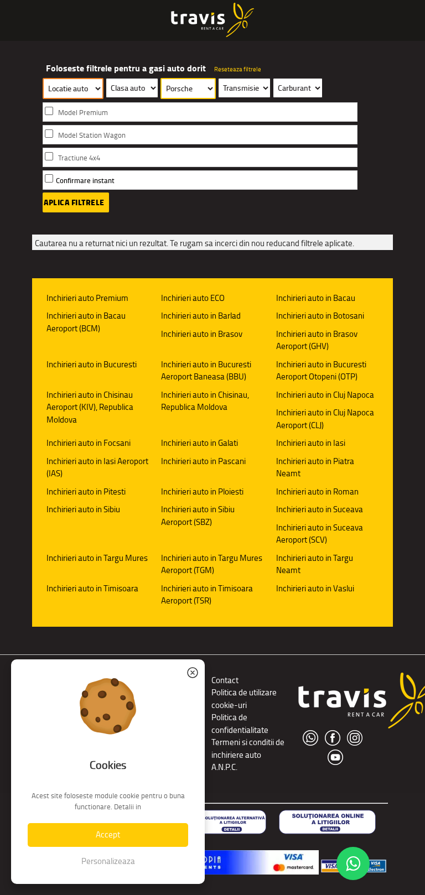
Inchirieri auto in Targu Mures (97, 558)
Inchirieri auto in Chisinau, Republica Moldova (205, 401)
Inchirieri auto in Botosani (320, 315)
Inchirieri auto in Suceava (319, 509)
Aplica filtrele (74, 202)
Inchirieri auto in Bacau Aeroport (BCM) (86, 322)
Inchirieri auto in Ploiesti (202, 491)
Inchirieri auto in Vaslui (315, 588)
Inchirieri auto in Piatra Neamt (315, 467)
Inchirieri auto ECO (193, 298)
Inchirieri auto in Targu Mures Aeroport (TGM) (211, 564)
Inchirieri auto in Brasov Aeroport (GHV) (316, 340)
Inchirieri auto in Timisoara (92, 588)
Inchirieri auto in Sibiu (83, 509)
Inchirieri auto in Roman (317, 491)
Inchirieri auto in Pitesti (86, 491)
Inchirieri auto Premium (87, 298)
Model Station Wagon (92, 135)
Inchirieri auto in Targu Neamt (314, 564)
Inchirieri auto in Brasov (201, 334)
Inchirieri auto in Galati (199, 443)
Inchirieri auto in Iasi (310, 443)
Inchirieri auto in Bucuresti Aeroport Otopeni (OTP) (321, 370)
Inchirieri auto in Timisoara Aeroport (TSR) (207, 594)
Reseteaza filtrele (237, 69)
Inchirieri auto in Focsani (88, 443)
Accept (108, 834)
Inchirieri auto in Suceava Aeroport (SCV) (319, 534)
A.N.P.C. (224, 767)
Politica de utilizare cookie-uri (244, 698)
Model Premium (83, 112)
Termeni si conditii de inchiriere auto (247, 748)
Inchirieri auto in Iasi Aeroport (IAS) (97, 467)
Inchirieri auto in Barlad (201, 315)
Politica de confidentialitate (239, 723)
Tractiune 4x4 (79, 158)
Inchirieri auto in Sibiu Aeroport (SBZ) (198, 515)
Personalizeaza (108, 861)
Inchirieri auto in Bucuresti (91, 364)
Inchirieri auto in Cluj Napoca (325, 395)
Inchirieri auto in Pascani (203, 461)
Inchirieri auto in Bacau (315, 298)
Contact (225, 680)
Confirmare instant (85, 180)
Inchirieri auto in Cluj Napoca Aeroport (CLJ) (325, 418)
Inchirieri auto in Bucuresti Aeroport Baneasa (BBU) (206, 370)
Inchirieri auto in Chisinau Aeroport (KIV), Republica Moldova (89, 407)
